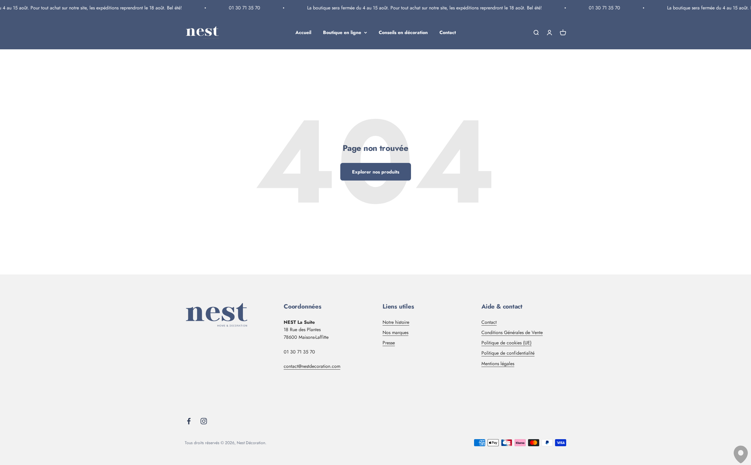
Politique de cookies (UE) (506, 342)
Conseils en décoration (403, 32)
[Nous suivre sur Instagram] (204, 421)
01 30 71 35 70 (238, 7)
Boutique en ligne (342, 32)
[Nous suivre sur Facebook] (189, 421)
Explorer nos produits (375, 172)
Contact (447, 32)
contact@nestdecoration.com (312, 366)
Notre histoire (396, 322)
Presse (389, 342)
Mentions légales (497, 363)
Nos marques (395, 332)
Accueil (303, 32)
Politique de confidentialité (508, 353)
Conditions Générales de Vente (512, 332)
